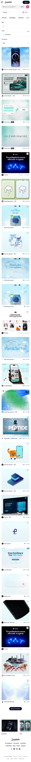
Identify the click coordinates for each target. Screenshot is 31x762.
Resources (21, 758)
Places (15, 758)
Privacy (20, 756)
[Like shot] (24, 69)
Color (3, 30)
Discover (4, 17)
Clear (28, 31)
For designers (8, 743)
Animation (12, 17)
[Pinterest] (19, 749)
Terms (15, 756)
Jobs (8, 758)
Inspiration (23, 743)
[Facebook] (14, 749)
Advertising (9, 745)
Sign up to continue (15, 708)
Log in (26, 2)
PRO (19, 69)
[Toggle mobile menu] (2, 2)
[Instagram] (17, 749)
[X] (11, 749)
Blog (14, 745)
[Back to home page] (8, 2)
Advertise (27, 174)
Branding (20, 17)
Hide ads (20, 174)
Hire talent (16, 743)
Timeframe (4, 39)
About (18, 745)
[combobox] (10, 7)
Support (23, 745)
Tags (3, 22)
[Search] (27, 6)
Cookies (25, 756)
